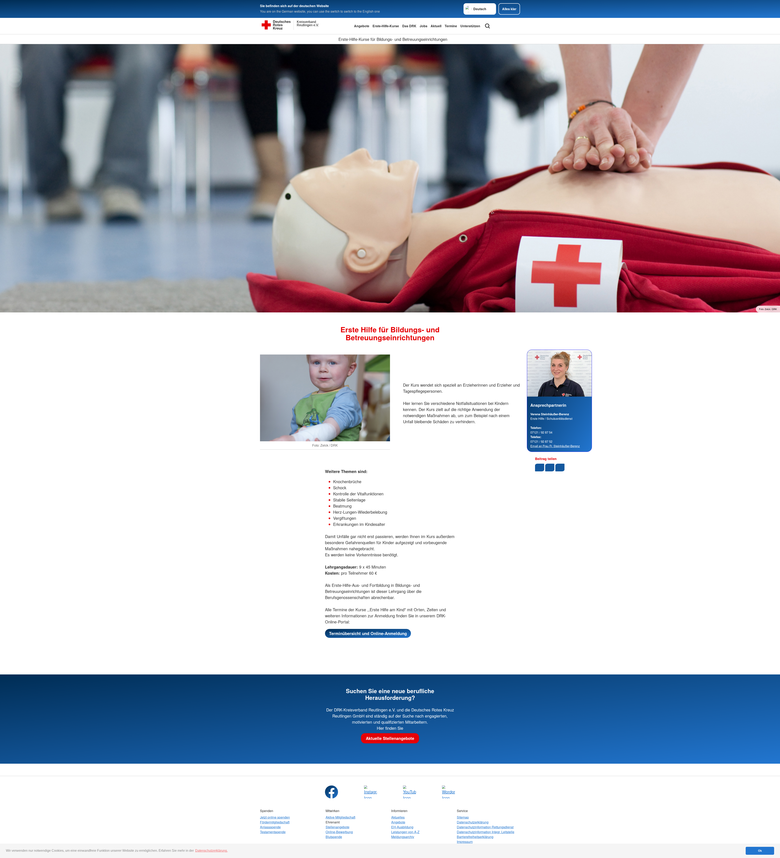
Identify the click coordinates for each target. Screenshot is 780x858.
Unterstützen (470, 26)
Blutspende (334, 836)
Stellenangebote (337, 827)
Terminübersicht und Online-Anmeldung (368, 633)
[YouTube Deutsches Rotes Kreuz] (409, 791)
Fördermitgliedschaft (274, 822)
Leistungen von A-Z (405, 832)
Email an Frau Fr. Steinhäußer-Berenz (555, 446)
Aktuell (436, 26)
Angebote (361, 26)
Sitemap (463, 817)
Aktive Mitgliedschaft (340, 817)
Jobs (423, 26)
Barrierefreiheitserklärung (475, 836)
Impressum (465, 841)
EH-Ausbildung (402, 827)
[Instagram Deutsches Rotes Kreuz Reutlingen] (370, 791)
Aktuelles (398, 817)
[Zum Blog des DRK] (448, 791)
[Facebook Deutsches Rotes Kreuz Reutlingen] (331, 791)
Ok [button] (760, 850)
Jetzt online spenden (275, 817)
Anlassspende (270, 827)
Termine (451, 26)
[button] (539, 467)
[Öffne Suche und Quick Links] (487, 26)
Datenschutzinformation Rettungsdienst (485, 827)
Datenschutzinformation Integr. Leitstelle (485, 832)
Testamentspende (273, 832)
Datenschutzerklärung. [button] (211, 850)
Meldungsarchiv (402, 836)
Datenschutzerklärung (473, 822)
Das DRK (409, 26)
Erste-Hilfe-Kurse (386, 26)
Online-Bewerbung (339, 832)
